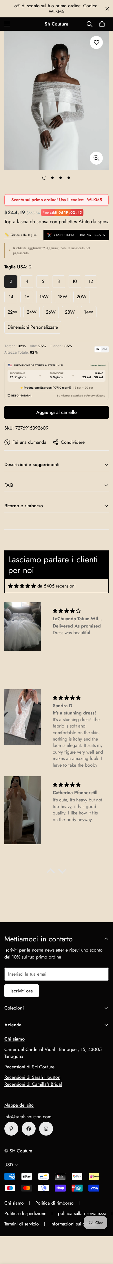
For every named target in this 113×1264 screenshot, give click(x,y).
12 (90, 281)
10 (74, 281)
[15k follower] (29, 1129)
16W (44, 296)
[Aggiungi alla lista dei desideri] (96, 42)
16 (27, 296)
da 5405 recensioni (56, 586)
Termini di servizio (21, 1224)
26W (51, 312)
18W (62, 296)
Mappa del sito (19, 1105)
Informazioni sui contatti (73, 1224)
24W (32, 312)
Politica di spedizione (25, 1213)
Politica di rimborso (54, 1203)
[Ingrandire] (96, 158)
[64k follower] (46, 1129)
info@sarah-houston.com (27, 1116)
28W (70, 312)
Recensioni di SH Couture (29, 1066)
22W (12, 312)
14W (88, 312)
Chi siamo (14, 1203)
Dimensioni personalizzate (33, 327)
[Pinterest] (11, 1129)
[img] (22, 586)
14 (11, 296)
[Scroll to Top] (102, 1233)
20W (81, 296)
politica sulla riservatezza (82, 1213)
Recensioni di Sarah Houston (32, 1077)
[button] (102, 24)
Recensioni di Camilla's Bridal (33, 1084)
